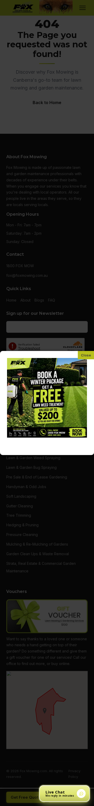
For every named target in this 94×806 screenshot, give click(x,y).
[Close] (86, 355)
